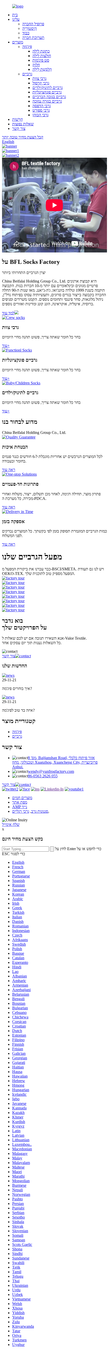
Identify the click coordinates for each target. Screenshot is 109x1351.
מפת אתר (19, 802)
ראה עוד (8, 470)
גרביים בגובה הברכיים (49, 97)
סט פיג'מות (40, 60)
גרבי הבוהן (40, 115)
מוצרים (17, 42)
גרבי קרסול (40, 83)
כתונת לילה (41, 51)
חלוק (36, 65)
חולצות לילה (41, 56)
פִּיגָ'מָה (27, 46)
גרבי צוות (39, 78)
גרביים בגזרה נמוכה (47, 101)
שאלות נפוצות (23, 124)
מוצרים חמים (22, 798)
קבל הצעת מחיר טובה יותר (22, 137)
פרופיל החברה (33, 24)
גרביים (27, 74)
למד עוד (8, 313)
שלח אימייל (11, 824)
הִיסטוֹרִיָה (29, 28)
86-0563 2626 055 (43, 776)
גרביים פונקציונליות (47, 92)
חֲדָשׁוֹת (17, 119)
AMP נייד (19, 807)
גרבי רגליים (20, 811)
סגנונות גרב (39, 811)
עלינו (16, 19)
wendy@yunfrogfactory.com (51, 771)
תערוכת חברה (33, 37)
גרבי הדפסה (41, 106)
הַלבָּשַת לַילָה (42, 69)
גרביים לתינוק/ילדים (47, 87)
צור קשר (18, 128)
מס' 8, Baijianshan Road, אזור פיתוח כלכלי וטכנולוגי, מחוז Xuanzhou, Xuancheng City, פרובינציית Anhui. (55, 762)
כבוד (25, 33)
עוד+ (6, 345)
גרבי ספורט (41, 110)
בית (15, 15)
